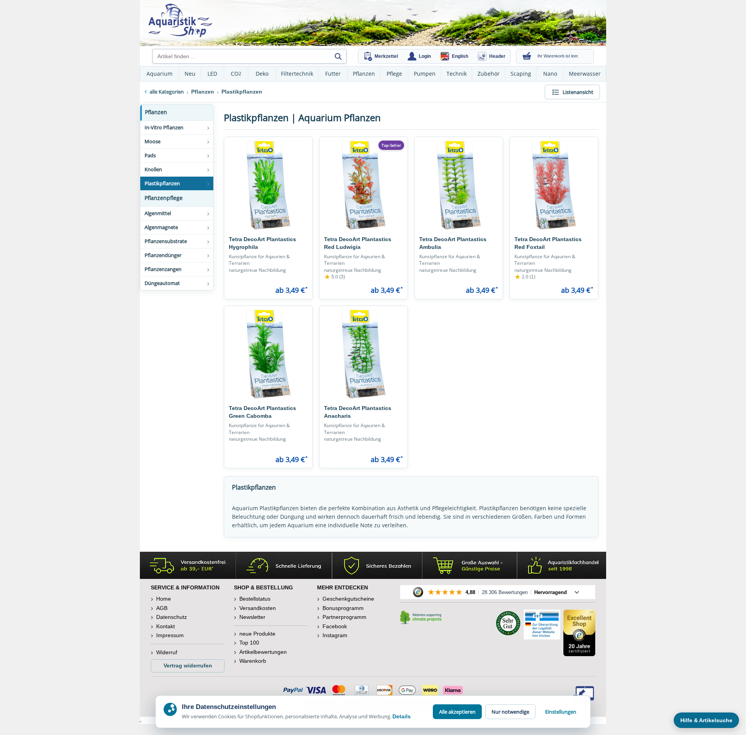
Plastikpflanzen (162, 183)
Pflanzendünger (163, 255)
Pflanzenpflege (164, 198)
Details (401, 716)
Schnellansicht (268, 224)
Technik (456, 73)
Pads (150, 155)
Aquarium (159, 73)
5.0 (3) (334, 276)
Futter (333, 73)
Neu (190, 73)
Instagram (334, 635)
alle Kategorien (167, 91)
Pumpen (425, 73)
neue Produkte (257, 634)
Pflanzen (364, 73)
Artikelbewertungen (263, 652)
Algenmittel (158, 213)
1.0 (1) (524, 276)
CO (236, 73)
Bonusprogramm (343, 608)
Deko (262, 73)
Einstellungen (560, 711)
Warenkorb (252, 661)
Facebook (334, 626)
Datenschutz (171, 617)
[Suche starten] (338, 56)
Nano (550, 73)
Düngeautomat (162, 283)
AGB (161, 608)
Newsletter (252, 617)
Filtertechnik (297, 73)
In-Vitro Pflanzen (164, 127)
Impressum (170, 635)
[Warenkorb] (527, 56)
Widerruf (166, 652)
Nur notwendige (510, 711)
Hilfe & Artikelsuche (706, 720)
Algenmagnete (161, 227)
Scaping (521, 73)
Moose (152, 141)
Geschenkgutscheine (348, 599)
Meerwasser (585, 73)
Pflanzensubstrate (166, 241)
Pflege (394, 73)
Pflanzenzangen (163, 269)
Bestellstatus (254, 599)
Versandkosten (257, 608)
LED (212, 73)
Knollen (153, 169)
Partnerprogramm (344, 617)
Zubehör (489, 73)
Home (163, 599)
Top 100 (249, 642)
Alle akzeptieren (457, 711)
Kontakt (165, 626)
